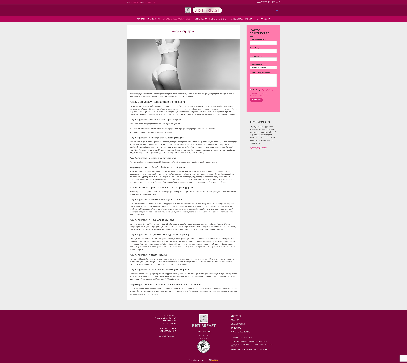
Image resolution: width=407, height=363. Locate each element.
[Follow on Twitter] (250, 2)
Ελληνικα (271, 10)
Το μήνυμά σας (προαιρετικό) (260, 72)
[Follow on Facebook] (248, 2)
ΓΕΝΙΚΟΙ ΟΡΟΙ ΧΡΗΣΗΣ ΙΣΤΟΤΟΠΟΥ (241, 338)
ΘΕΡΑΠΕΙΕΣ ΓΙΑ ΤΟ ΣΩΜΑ (185, 28)
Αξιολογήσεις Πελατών (258, 148)
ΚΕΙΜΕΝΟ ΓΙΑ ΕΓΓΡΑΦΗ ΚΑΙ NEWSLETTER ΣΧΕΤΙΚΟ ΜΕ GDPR (249, 349)
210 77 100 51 (170, 328)
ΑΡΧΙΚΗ (141, 19)
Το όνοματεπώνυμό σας (258, 39)
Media (248, 19)
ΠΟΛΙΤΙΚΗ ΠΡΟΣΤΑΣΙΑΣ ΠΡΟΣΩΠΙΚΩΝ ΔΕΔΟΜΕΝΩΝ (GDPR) (249, 341)
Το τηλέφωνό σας (256, 56)
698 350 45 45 (170, 331)
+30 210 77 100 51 (135, 2)
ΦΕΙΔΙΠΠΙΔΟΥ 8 (170, 315)
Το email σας (254, 48)
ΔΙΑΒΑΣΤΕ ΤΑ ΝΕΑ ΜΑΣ (268, 2)
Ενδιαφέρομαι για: (256, 64)
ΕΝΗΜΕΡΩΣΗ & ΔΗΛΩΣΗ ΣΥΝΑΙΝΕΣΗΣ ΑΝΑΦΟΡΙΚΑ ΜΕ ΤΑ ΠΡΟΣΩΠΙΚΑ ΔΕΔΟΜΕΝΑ (252, 345)
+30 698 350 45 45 (149, 2)
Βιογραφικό (153, 19)
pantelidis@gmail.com (167, 336)
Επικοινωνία (263, 19)
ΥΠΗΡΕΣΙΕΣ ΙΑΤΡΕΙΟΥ (199, 28)
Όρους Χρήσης (267, 90)
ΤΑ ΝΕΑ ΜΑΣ (236, 19)
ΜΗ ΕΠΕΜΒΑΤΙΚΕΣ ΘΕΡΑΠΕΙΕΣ (210, 19)
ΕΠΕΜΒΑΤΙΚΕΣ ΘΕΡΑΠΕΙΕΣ (176, 19)
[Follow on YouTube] (252, 2)
